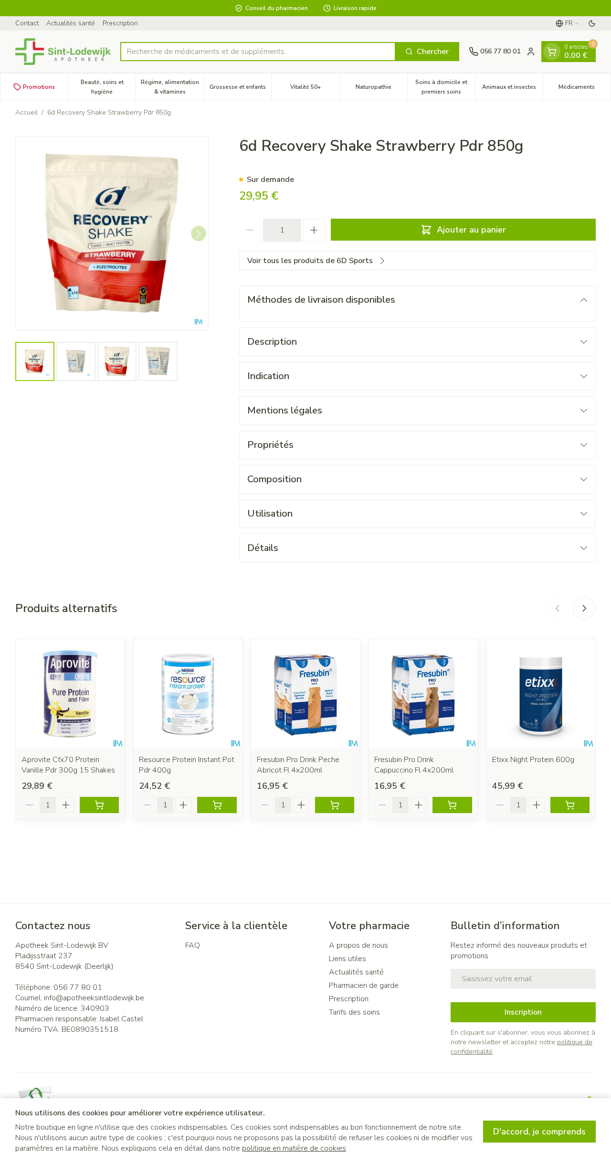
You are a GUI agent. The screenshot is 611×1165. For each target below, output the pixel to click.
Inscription (523, 1012)
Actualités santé (70, 23)
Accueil (26, 112)
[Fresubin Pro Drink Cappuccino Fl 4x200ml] (423, 693)
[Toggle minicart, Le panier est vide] (551, 51)
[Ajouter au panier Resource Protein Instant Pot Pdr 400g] (216, 805)
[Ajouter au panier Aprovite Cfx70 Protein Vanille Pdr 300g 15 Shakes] (99, 805)
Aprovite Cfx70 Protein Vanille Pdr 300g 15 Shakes (68, 764)
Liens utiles (347, 958)
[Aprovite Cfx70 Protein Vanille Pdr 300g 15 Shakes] (70, 693)
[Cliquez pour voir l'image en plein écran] (112, 233)
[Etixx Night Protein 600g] (540, 693)
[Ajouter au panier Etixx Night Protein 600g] (570, 805)
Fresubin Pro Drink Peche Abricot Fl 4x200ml (298, 764)
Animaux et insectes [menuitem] (512, 89)
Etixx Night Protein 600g (533, 759)
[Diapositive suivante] (584, 608)
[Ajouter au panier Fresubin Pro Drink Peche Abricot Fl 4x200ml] (334, 805)
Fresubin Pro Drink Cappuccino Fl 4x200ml (413, 764)
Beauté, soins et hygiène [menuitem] (108, 86)
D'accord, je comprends (539, 1131)
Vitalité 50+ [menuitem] (314, 89)
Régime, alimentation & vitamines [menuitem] (172, 86)
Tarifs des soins (354, 1012)
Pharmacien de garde (364, 985)
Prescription (120, 23)
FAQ (192, 945)
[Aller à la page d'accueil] (63, 51)
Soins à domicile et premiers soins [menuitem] (445, 86)
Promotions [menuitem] (39, 87)
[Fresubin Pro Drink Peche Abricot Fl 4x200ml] (305, 693)
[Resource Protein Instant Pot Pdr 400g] (187, 693)
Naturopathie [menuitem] (381, 89)
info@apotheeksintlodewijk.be (94, 998)
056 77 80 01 (77, 987)
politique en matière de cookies (294, 1148)
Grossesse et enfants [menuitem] (240, 89)
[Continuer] (198, 233)
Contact (27, 23)
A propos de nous (358, 945)
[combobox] (258, 51)
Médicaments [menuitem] (584, 89)
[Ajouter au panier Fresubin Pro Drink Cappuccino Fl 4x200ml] (452, 805)
